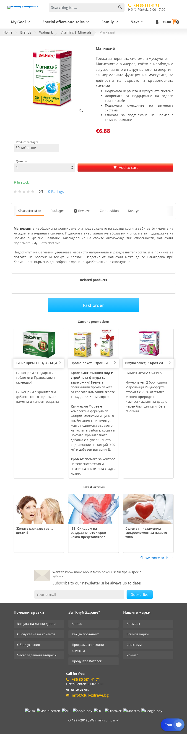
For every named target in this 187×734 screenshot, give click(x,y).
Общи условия (28, 644)
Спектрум (134, 644)
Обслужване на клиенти (36, 634)
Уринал (132, 655)
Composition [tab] (109, 210)
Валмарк (133, 623)
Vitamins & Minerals (76, 32)
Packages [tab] (58, 210)
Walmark (46, 32)
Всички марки (138, 634)
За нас (77, 623)
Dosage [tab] (133, 210)
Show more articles (156, 557)
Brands (25, 32)
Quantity (21, 161)
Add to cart (128, 167)
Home (7, 32)
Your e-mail (46, 594)
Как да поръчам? (85, 634)
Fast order (93, 305)
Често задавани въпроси (37, 655)
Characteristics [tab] (30, 210)
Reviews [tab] (83, 210)
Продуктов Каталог (86, 661)
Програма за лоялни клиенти (88, 647)
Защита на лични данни (36, 623)
